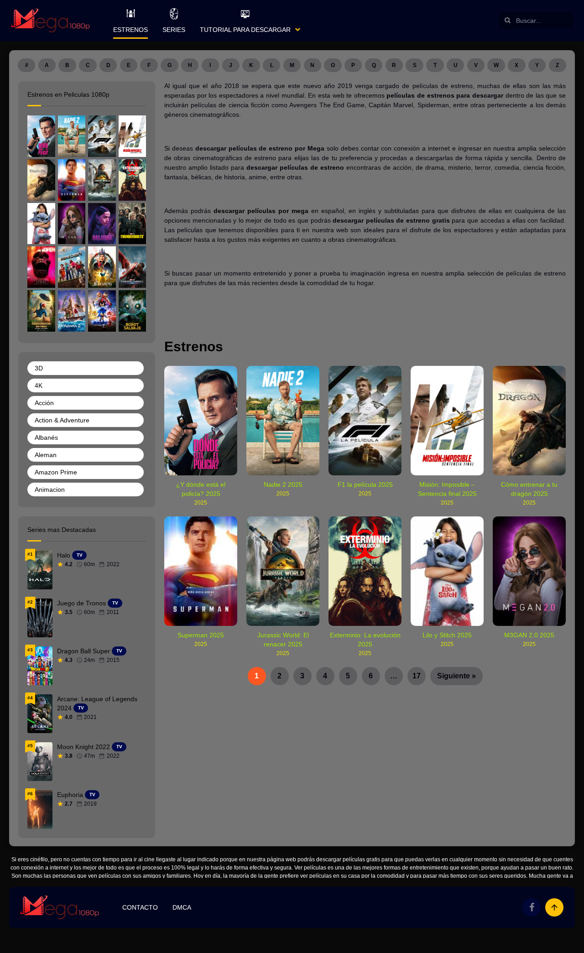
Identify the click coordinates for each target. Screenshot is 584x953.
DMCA (181, 907)
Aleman (46, 454)
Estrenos (130, 29)
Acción (44, 402)
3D (39, 368)
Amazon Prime (56, 472)
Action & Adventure (62, 420)
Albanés (46, 437)
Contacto (140, 907)
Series (173, 29)
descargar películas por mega (261, 210)
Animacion (50, 489)
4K (38, 385)
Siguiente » (456, 676)
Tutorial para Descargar (245, 29)
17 (416, 676)
